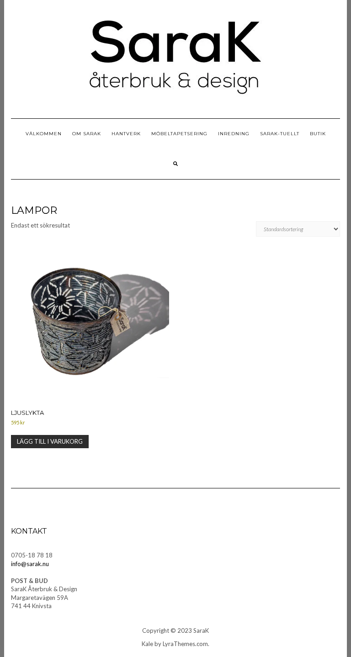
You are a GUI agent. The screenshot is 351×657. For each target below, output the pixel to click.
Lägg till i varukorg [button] (50, 441)
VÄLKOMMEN (44, 134)
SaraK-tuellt (279, 134)
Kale (147, 643)
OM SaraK (86, 134)
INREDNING (234, 134)
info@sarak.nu (30, 563)
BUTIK (318, 134)
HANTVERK (126, 134)
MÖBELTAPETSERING (179, 134)
